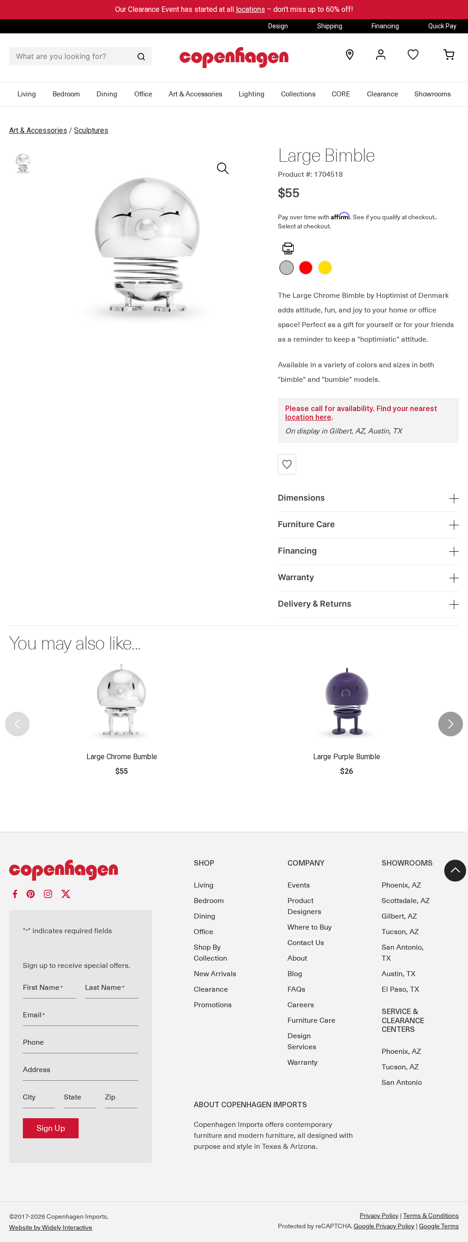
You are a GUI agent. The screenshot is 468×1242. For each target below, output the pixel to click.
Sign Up (51, 1128)
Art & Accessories (195, 94)
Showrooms (433, 94)
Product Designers (304, 906)
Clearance (382, 94)
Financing (385, 26)
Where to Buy (309, 927)
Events (298, 885)
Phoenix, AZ (401, 885)
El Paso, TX (400, 989)
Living (26, 94)
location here (308, 418)
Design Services (301, 1041)
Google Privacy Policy (384, 1226)
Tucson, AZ (400, 932)
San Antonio (402, 1082)
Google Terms (439, 1226)
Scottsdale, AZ (406, 901)
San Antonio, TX (403, 952)
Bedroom (66, 94)
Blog (294, 974)
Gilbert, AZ (399, 916)
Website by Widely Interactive (50, 1227)
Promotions (213, 1005)
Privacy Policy (379, 1215)
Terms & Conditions (431, 1215)
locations (250, 9)
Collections (298, 94)
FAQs (296, 989)
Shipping (329, 26)
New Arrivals (215, 974)
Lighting (252, 94)
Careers (300, 1005)
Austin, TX (398, 974)
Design (278, 26)
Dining (106, 94)
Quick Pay (442, 26)
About (297, 958)
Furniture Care (311, 1020)
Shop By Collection (210, 952)
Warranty (302, 1062)
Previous (17, 716)
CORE (341, 94)
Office (143, 94)
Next (450, 716)
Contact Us (305, 943)
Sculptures (91, 130)
